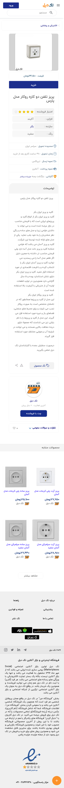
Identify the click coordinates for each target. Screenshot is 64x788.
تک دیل (49, 503)
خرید (33, 84)
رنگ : (50, 134)
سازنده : (48, 126)
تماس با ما (48, 618)
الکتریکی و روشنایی (49, 25)
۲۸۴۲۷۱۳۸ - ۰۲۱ (23, 782)
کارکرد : (49, 119)
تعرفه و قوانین (16, 609)
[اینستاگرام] (5, 650)
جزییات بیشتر (25, 176)
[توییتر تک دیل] (12, 650)
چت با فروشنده (33, 413)
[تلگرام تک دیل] (25, 650)
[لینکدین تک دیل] (19, 650)
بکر (32, 126)
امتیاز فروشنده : (44, 111)
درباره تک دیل (48, 600)
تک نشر (16, 618)
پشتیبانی (48, 609)
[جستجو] (51, 13)
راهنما (16, 600)
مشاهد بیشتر (30, 576)
